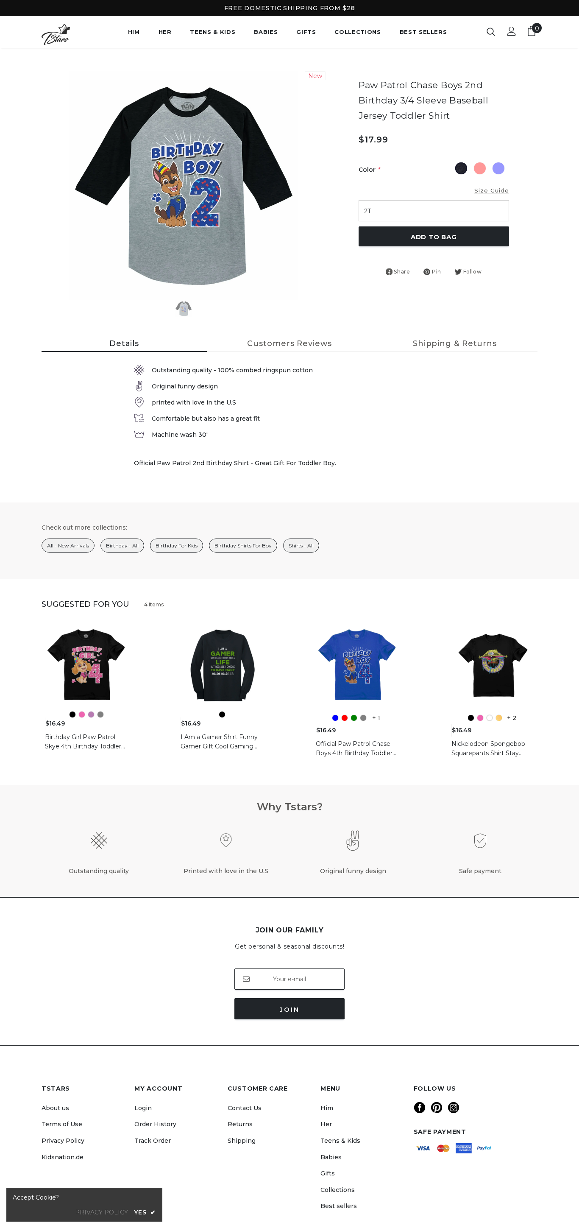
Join (290, 1009)
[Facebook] (420, 1108)
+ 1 (376, 718)
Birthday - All (122, 545)
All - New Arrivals (68, 545)
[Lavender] (91, 714)
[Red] (345, 718)
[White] (490, 718)
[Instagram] (453, 1108)
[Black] (72, 714)
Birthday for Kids (177, 545)
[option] (184, 185)
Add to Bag (434, 237)
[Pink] (82, 714)
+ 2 (511, 718)
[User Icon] (511, 31)
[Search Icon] (491, 31)
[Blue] (335, 718)
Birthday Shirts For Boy (243, 545)
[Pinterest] (437, 1108)
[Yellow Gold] (499, 718)
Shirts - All (301, 545)
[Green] (354, 718)
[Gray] (100, 714)
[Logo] (71, 34)
